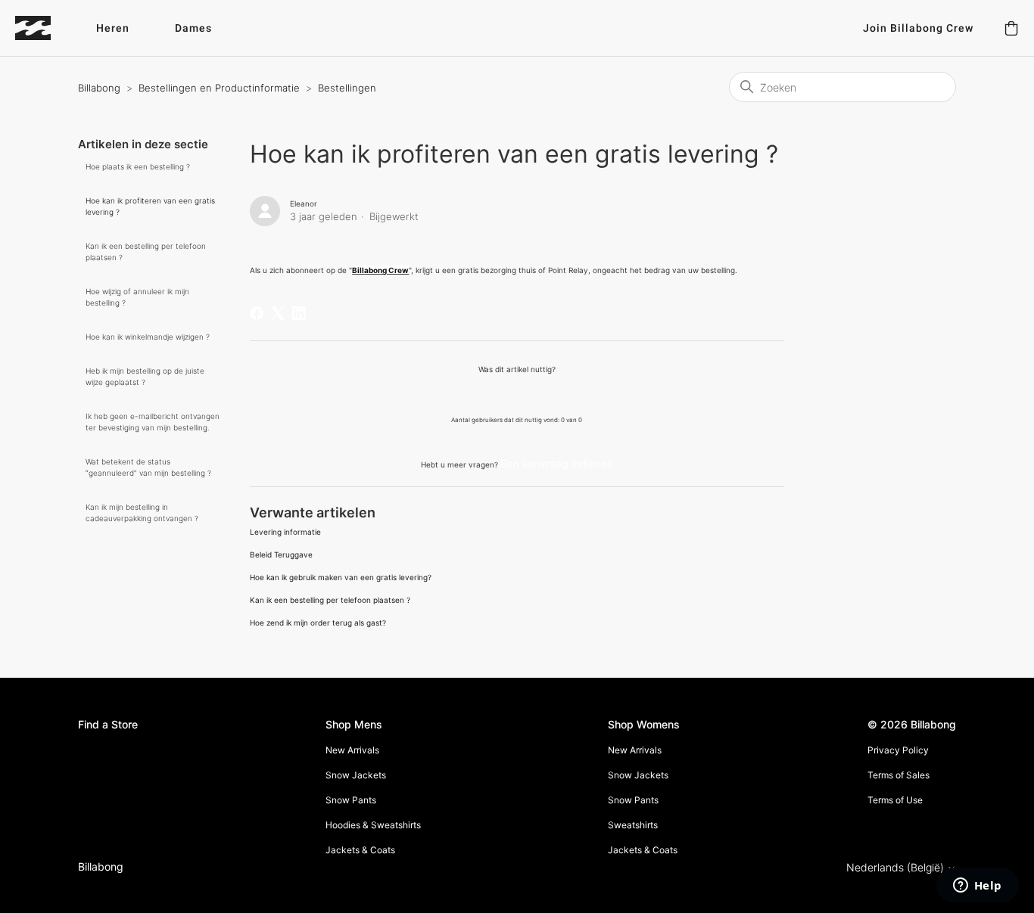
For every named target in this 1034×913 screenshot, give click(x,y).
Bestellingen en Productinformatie (219, 88)
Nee (556, 393)
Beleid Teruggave (281, 554)
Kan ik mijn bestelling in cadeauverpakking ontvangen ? (142, 512)
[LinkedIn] (299, 313)
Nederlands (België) (896, 868)
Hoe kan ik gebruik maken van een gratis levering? (340, 577)
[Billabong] (33, 28)
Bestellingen (347, 88)
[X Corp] (278, 313)
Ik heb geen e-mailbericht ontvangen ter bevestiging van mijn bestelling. (153, 421)
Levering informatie (285, 531)
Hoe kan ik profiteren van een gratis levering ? (150, 206)
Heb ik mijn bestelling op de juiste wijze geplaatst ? (145, 376)
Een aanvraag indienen (556, 463)
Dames (193, 28)
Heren (112, 28)
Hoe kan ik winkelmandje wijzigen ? (148, 336)
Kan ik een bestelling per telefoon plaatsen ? (146, 251)
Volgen (754, 207)
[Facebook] (256, 313)
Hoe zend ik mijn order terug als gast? (318, 622)
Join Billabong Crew (918, 28)
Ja (477, 393)
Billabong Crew (380, 270)
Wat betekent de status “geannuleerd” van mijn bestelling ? (148, 467)
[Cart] (1011, 28)
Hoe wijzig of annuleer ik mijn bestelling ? (137, 297)
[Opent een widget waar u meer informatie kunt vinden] (977, 886)
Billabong (99, 88)
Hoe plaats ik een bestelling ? (138, 166)
